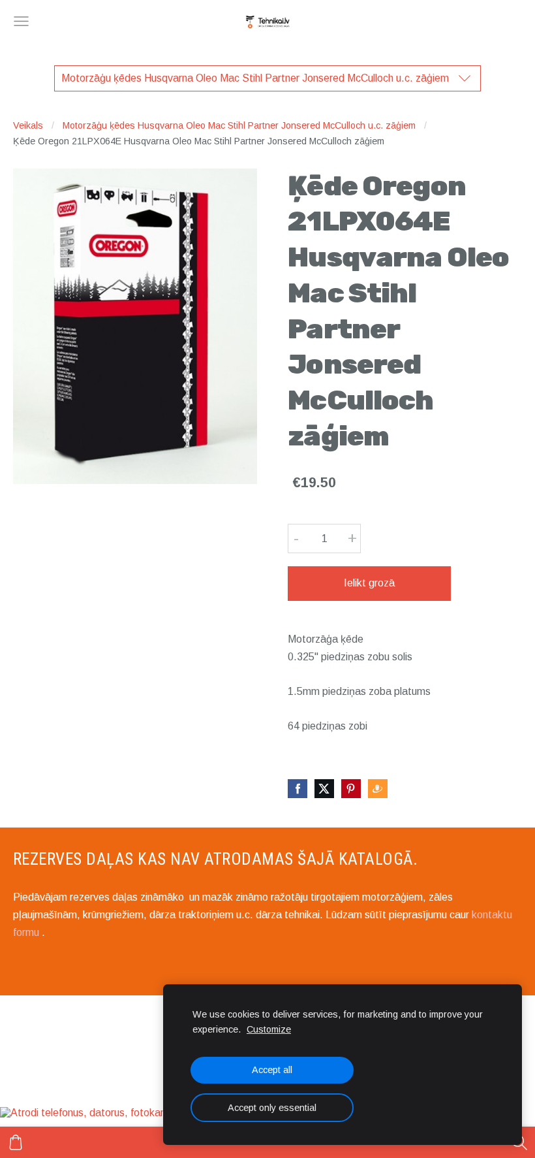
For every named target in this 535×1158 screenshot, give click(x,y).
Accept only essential (272, 1107)
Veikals (28, 125)
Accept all (272, 1070)
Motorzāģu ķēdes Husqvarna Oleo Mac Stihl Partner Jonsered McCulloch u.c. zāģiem (239, 125)
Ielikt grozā (369, 582)
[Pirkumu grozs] (15, 1142)
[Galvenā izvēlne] (21, 21)
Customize (269, 1029)
